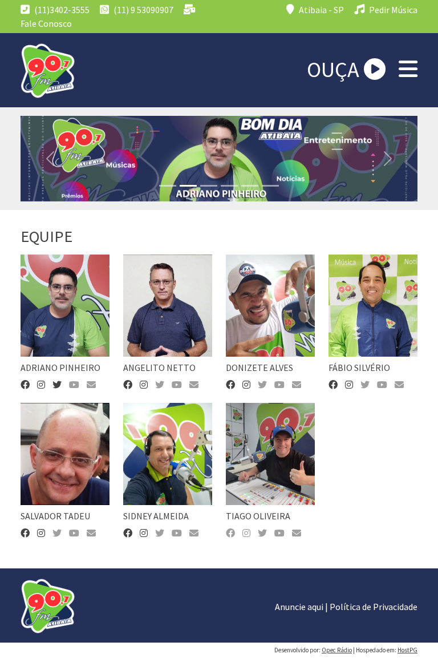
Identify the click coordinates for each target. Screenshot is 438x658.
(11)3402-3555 (61, 9)
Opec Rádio (337, 650)
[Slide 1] (167, 185)
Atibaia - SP (320, 9)
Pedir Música (392, 9)
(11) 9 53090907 (142, 9)
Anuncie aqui (299, 606)
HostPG (407, 650)
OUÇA (335, 69)
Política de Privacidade (373, 606)
